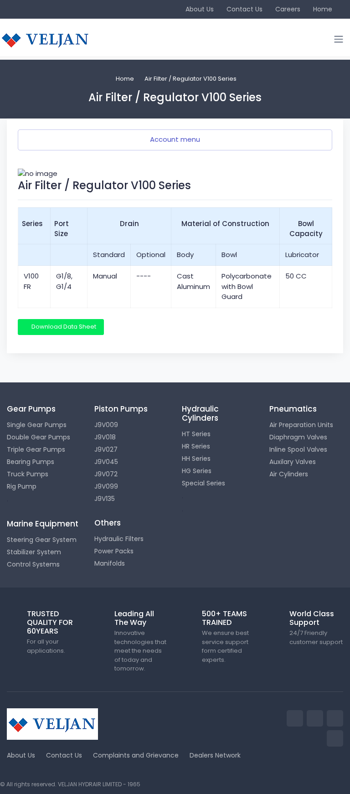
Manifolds (109, 563)
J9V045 (106, 461)
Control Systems (33, 564)
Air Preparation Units (301, 424)
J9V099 (106, 486)
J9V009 (106, 424)
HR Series (196, 446)
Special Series (203, 483)
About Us (199, 9)
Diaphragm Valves (298, 437)
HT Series (196, 433)
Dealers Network (215, 755)
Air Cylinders (288, 474)
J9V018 (105, 437)
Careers (287, 9)
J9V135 (104, 498)
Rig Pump (21, 486)
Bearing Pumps (30, 461)
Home (322, 9)
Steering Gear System (42, 539)
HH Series (196, 458)
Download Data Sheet (63, 326)
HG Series (196, 470)
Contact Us (244, 9)
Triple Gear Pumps (36, 449)
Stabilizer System (34, 552)
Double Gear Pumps (38, 437)
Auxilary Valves (292, 461)
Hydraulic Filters (119, 538)
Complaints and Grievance (136, 755)
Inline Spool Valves (298, 449)
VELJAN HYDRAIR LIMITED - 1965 (99, 784)
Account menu (175, 139)
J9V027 (106, 449)
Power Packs (114, 551)
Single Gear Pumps (37, 424)
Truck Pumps (27, 474)
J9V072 (106, 474)
